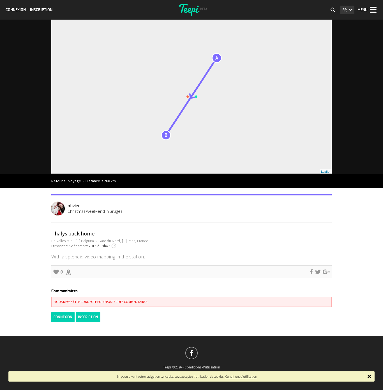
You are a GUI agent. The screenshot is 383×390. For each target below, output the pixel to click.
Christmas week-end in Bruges (95, 211)
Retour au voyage (66, 180)
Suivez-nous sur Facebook (191, 353)
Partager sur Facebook (311, 271)
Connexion (16, 9)
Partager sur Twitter (318, 271)
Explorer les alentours (68, 271)
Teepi (191, 10)
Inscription (41, 9)
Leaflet (325, 171)
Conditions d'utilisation (202, 367)
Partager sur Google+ (326, 271)
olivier (74, 205)
